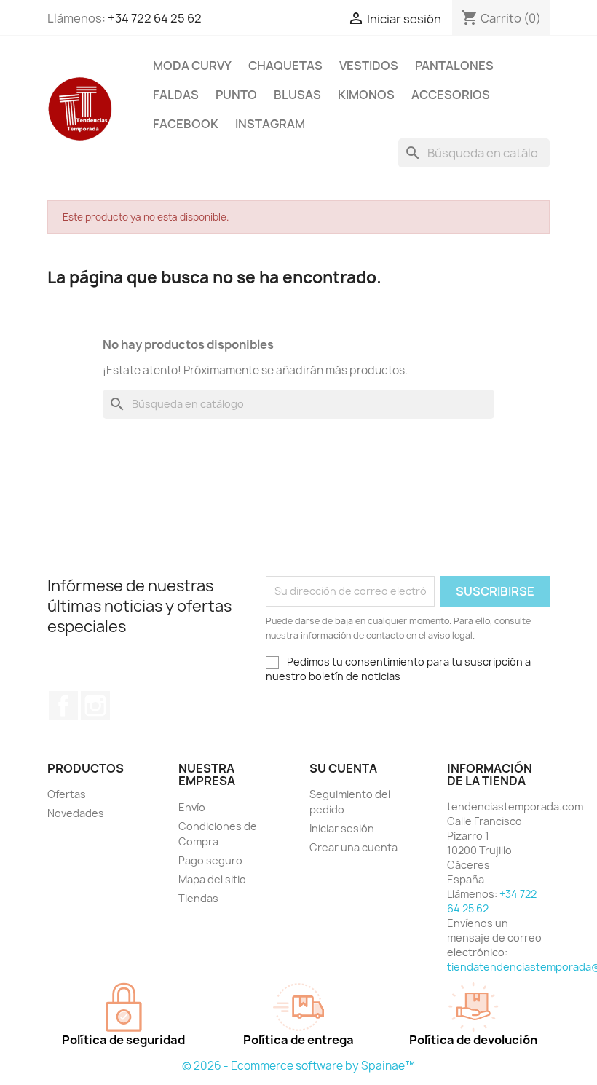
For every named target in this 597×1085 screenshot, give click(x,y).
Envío (191, 807)
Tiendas (198, 898)
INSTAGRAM (270, 124)
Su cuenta (343, 768)
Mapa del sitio (212, 879)
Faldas (176, 95)
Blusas (297, 95)
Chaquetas (285, 66)
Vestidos (368, 66)
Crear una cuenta (353, 847)
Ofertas (66, 794)
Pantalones (454, 66)
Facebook (63, 705)
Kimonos (366, 95)
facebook (185, 124)
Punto (236, 95)
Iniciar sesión (341, 828)
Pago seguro (210, 860)
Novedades (75, 813)
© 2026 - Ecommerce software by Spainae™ (298, 1065)
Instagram (95, 705)
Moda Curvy (192, 66)
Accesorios (450, 95)
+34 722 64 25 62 (155, 18)
